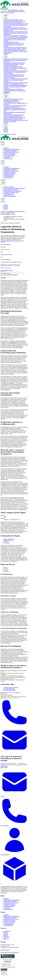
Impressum (6, 936)
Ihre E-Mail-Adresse (5, 273)
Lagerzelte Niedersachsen (10, 690)
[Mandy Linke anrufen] (14, 712)
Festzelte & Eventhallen (16, 36)
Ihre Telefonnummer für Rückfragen (9, 274)
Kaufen (5, 54)
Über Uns (6, 130)
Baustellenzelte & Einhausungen (16, 33)
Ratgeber (6, 127)
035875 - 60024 (6, 270)
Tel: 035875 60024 (5, 950)
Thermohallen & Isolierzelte (16, 29)
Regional (6, 131)
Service (5, 122)
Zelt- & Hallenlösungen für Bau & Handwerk (16, 103)
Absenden (3, 277)
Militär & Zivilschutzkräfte (16, 121)
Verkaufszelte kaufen (15, 87)
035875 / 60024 (10, 12)
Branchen (6, 93)
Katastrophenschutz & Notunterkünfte (15, 110)
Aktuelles (6, 129)
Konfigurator (4, 134)
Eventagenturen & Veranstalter (15, 106)
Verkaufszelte (15, 48)
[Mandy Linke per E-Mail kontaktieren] (14, 740)
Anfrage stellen (4, 766)
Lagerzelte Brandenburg (9, 688)
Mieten (5, 15)
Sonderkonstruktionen (14, 44)
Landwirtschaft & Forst (14, 115)
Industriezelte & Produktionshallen (16, 25)
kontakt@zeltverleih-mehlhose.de (17, 11)
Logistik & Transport (14, 118)
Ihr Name (3, 271)
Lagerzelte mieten (22, 328)
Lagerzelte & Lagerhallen (15, 40)
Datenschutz (6, 937)
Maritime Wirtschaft (8, 540)
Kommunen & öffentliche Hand (11, 192)
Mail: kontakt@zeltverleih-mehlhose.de (10, 952)
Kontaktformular (23, 509)
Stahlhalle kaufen (13, 342)
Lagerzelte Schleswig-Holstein (11, 687)
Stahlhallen (14, 21)
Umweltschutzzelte (16, 51)
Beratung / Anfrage (11, 134)
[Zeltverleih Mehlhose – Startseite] (14, 139)
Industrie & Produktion (13, 99)
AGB (5, 939)
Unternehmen (7, 931)
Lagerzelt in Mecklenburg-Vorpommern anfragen (12, 240)
